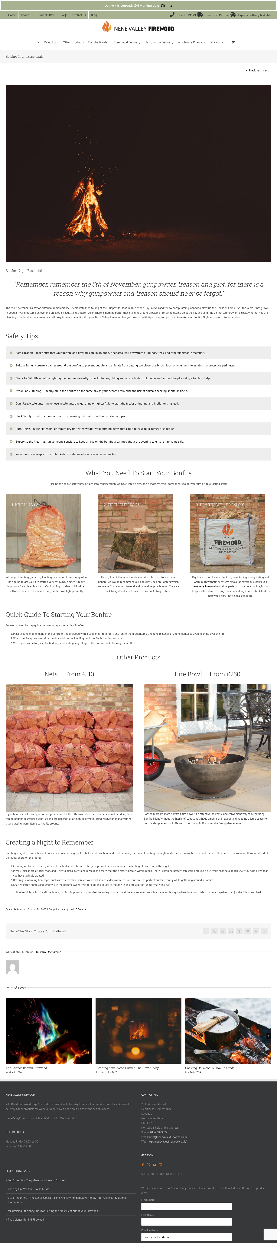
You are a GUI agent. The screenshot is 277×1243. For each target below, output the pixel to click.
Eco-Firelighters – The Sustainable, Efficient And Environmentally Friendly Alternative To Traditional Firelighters (222, 1072)
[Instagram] (160, 1173)
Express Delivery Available (250, 15)
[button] (8, 1040)
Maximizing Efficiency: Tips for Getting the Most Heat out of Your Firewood (53, 1219)
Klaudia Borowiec (17, 909)
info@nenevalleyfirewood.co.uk (168, 1145)
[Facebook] (142, 1173)
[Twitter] (148, 1173)
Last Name (147, 1223)
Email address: (149, 1239)
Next (266, 70)
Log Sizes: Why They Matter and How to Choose (36, 1189)
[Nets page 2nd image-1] (69, 685)
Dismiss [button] (166, 5)
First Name (147, 1208)
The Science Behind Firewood (26, 1228)
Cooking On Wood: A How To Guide (120, 1068)
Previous (254, 70)
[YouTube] (154, 1173)
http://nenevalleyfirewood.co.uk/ (167, 1150)
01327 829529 (183, 15)
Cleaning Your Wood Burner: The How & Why (37, 1068)
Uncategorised (66, 909)
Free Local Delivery (213, 15)
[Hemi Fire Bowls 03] (207, 685)
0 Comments (82, 909)
